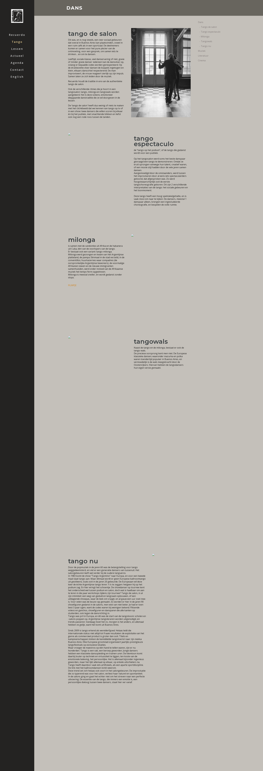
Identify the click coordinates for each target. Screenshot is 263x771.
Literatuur (203, 55)
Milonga (205, 36)
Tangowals (206, 41)
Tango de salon (209, 26)
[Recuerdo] (17, 15)
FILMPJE (72, 285)
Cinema (202, 60)
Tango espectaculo (210, 31)
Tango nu (206, 46)
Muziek (201, 50)
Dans (200, 22)
